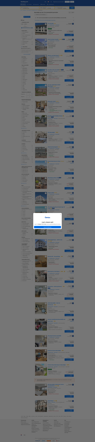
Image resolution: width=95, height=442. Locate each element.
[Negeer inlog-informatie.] (60, 214)
